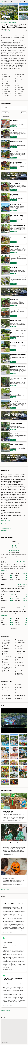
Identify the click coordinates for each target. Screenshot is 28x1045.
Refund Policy (4, 523)
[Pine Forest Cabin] (14, 186)
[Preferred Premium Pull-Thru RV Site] (14, 358)
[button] (3, 123)
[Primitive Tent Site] (14, 436)
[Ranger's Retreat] (14, 123)
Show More (14, 628)
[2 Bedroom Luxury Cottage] (14, 218)
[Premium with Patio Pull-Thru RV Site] (14, 334)
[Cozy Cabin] (14, 270)
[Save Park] (26, 31)
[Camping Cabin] (14, 302)
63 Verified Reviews (15, 31)
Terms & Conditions (6, 522)
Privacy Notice (4, 530)
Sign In (21, 1)
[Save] (8, 120)
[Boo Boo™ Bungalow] (14, 207)
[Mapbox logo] (5, 1043)
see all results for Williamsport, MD (10, 22)
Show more (4, 570)
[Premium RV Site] (14, 404)
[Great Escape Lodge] (14, 133)
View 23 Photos (5, 17)
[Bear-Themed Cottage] (14, 165)
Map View (23, 112)
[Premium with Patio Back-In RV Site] (14, 346)
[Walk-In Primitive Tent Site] (14, 447)
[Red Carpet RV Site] (14, 323)
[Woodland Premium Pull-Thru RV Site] (14, 382)
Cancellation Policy (6, 520)
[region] (14, 1031)
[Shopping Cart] (24, 1)
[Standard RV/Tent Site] (14, 426)
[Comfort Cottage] (14, 249)
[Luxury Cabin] (14, 239)
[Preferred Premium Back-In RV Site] (14, 370)
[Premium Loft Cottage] (14, 144)
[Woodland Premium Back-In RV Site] (14, 393)
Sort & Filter (5, 112)
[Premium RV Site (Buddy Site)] (14, 280)
